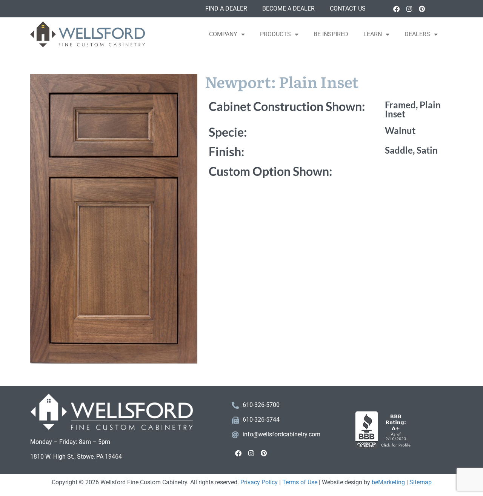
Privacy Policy (259, 482)
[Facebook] (396, 8)
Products (275, 34)
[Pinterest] (421, 8)
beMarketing (388, 482)
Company (223, 34)
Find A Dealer (226, 8)
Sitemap (420, 482)
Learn (372, 34)
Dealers (417, 34)
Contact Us (348, 8)
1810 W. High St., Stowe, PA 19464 (76, 456)
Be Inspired (331, 34)
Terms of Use (299, 482)
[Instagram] (409, 8)
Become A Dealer (288, 8)
